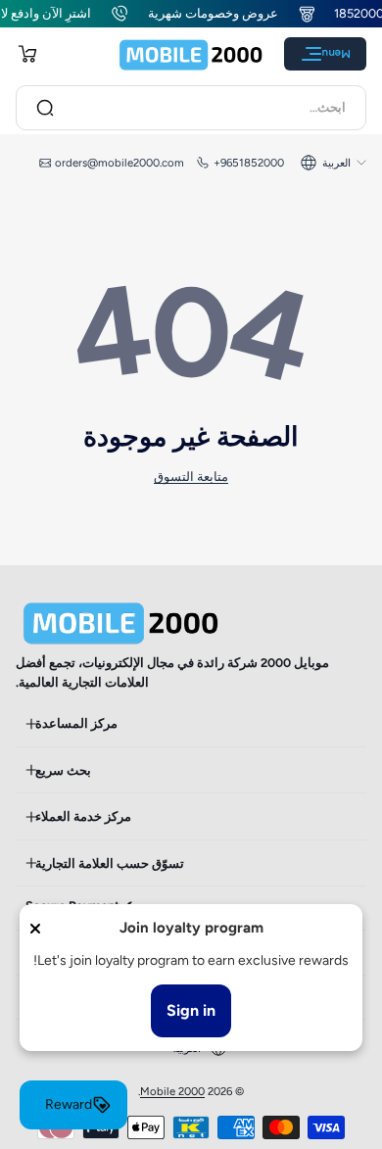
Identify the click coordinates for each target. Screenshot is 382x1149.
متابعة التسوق (191, 476)
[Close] (35, 928)
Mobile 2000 (172, 1091)
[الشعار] (191, 54)
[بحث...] (45, 107)
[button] (27, 54)
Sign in (191, 1010)
